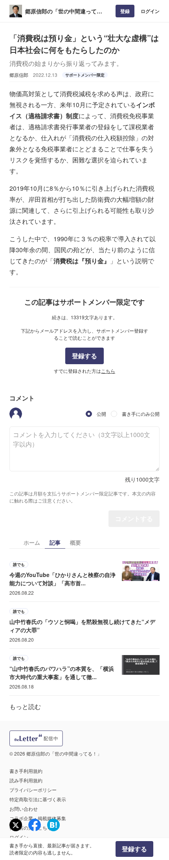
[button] (15, 414)
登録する (84, 355)
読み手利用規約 (25, 780)
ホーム (32, 542)
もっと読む (25, 706)
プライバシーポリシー (33, 789)
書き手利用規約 (25, 770)
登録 (125, 11)
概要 (75, 542)
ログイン (150, 11)
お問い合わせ (23, 808)
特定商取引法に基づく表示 (37, 799)
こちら (108, 370)
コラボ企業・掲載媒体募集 (37, 818)
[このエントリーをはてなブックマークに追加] (53, 825)
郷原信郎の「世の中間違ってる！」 (61, 11)
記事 (55, 542)
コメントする (134, 518)
